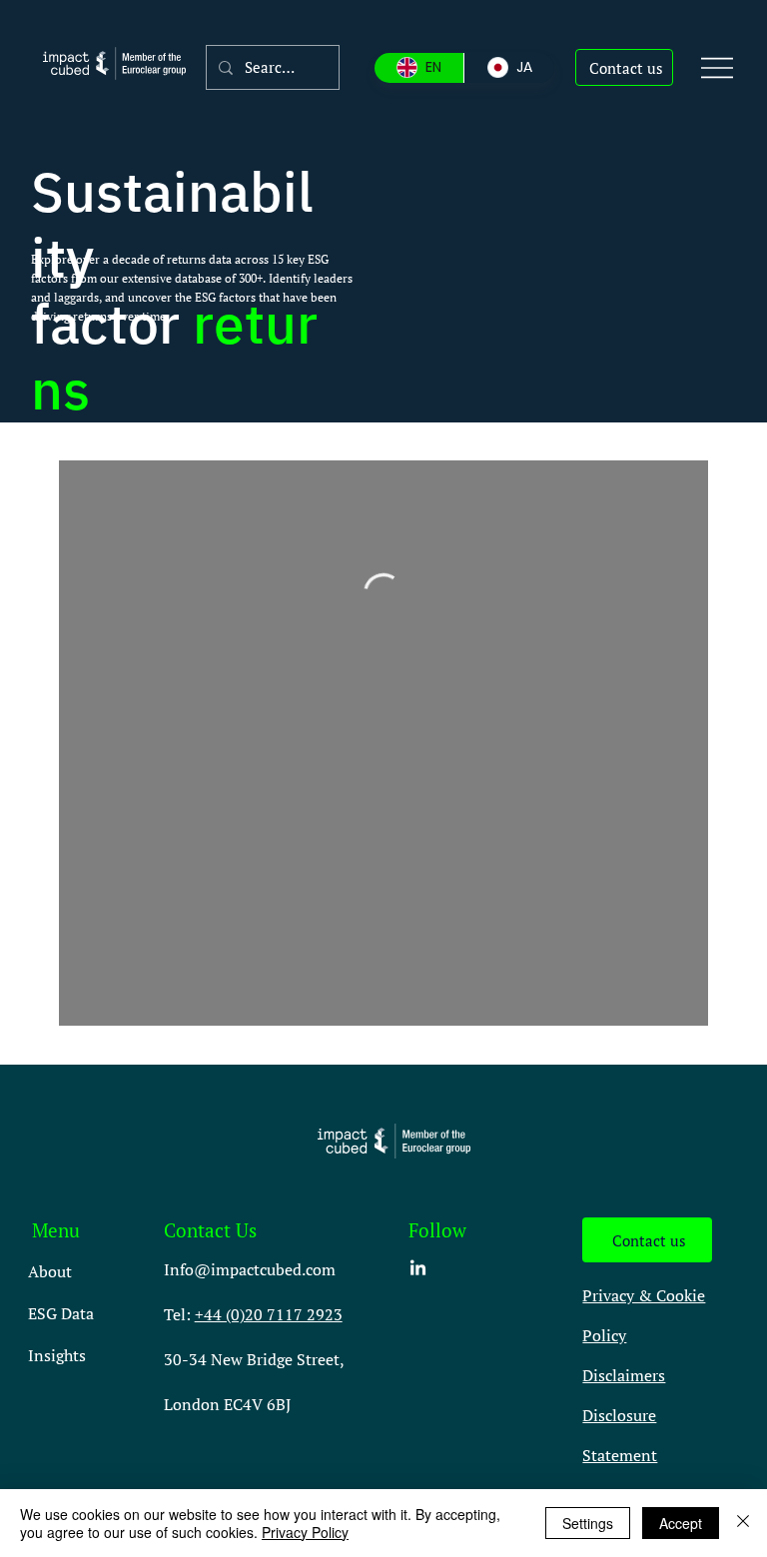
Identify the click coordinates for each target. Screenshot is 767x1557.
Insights (57, 1355)
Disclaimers (623, 1375)
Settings (587, 1523)
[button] (624, 68)
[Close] (743, 1523)
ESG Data (61, 1313)
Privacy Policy (305, 1532)
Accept (680, 1523)
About (50, 1271)
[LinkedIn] (417, 1268)
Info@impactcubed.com (250, 1269)
